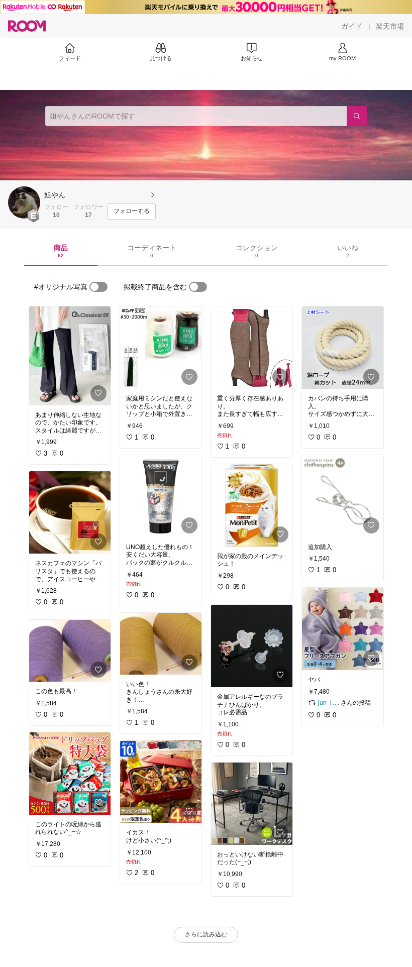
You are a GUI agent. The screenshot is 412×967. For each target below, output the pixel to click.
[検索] (357, 116)
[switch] (98, 287)
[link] (70, 355)
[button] (24, 202)
